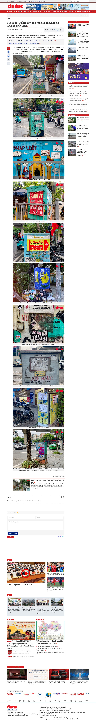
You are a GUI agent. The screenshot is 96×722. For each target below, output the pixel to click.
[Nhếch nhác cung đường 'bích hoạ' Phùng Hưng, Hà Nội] (21, 485)
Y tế (75, 11)
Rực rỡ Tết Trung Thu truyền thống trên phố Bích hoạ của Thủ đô (24, 43)
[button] (62, 603)
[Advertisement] (35, 507)
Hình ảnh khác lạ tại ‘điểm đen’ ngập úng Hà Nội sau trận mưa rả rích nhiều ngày (57, 610)
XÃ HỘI (24, 11)
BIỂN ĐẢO (71, 11)
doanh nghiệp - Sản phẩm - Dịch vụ (15, 667)
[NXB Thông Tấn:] (30, 695)
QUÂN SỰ (54, 11)
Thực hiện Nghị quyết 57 (82, 11)
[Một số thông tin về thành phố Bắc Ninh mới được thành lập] (50, 630)
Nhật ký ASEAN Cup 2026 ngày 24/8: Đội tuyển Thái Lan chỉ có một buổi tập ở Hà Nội (55, 589)
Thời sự (10, 11)
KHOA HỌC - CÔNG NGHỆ (62, 11)
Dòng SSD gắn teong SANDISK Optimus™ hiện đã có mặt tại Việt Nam (57, 682)
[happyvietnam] (22, 693)
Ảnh (9, 18)
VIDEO (90, 11)
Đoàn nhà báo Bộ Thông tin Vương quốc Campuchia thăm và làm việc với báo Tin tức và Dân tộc (42, 610)
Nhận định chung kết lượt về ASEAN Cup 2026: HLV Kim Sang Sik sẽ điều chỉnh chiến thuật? (55, 575)
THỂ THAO (45, 11)
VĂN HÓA (35, 11)
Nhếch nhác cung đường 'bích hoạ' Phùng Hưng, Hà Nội (47, 481)
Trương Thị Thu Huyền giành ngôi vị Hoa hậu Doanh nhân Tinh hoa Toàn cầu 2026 (79, 682)
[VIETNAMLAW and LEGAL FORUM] (16, 694)
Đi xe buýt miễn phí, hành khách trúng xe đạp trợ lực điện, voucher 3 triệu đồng (14, 610)
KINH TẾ (20, 11)
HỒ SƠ (49, 11)
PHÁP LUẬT (29, 11)
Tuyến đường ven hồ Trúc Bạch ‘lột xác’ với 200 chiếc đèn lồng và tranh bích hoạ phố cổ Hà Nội (31, 40)
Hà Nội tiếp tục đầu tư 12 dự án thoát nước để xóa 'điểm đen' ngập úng (28, 609)
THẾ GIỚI (15, 11)
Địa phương (80, 701)
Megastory (9, 641)
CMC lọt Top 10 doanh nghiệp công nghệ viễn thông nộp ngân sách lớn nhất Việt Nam (37, 682)
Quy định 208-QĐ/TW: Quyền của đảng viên (47, 646)
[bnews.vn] (38, 695)
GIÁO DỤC (40, 11)
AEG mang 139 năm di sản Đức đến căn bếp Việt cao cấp (16, 681)
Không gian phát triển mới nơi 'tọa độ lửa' (20, 651)
